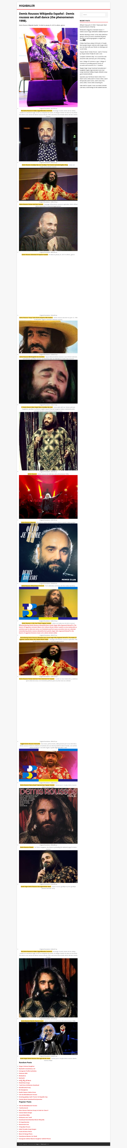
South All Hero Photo (25, 1131)
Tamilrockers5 (23, 1108)
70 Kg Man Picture (24, 1127)
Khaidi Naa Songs (24, 1083)
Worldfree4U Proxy (25, 1087)
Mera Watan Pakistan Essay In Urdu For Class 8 (33, 1110)
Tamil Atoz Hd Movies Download (29, 1085)
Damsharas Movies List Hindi (28, 1136)
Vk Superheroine (24, 1122)
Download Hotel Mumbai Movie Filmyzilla (31, 1120)
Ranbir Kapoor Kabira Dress (27, 1092)
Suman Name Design (25, 1112)
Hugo (37, 1144)
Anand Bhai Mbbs (24, 1115)
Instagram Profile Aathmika (27, 1071)
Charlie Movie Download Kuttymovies (30, 1099)
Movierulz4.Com (24, 1124)
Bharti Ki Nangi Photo (25, 1134)
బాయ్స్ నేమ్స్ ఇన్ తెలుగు (25, 1080)
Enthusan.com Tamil (25, 1117)
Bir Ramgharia (23, 1090)
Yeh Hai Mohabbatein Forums (28, 1094)
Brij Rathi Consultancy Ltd (27, 1068)
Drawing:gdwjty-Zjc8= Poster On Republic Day (33, 1097)
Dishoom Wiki (23, 1073)
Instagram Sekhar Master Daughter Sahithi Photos (35, 1138)
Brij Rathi (22, 1078)
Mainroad (43, 1144)
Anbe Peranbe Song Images (27, 1129)
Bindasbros (22, 1076)
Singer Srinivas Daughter (26, 1066)
